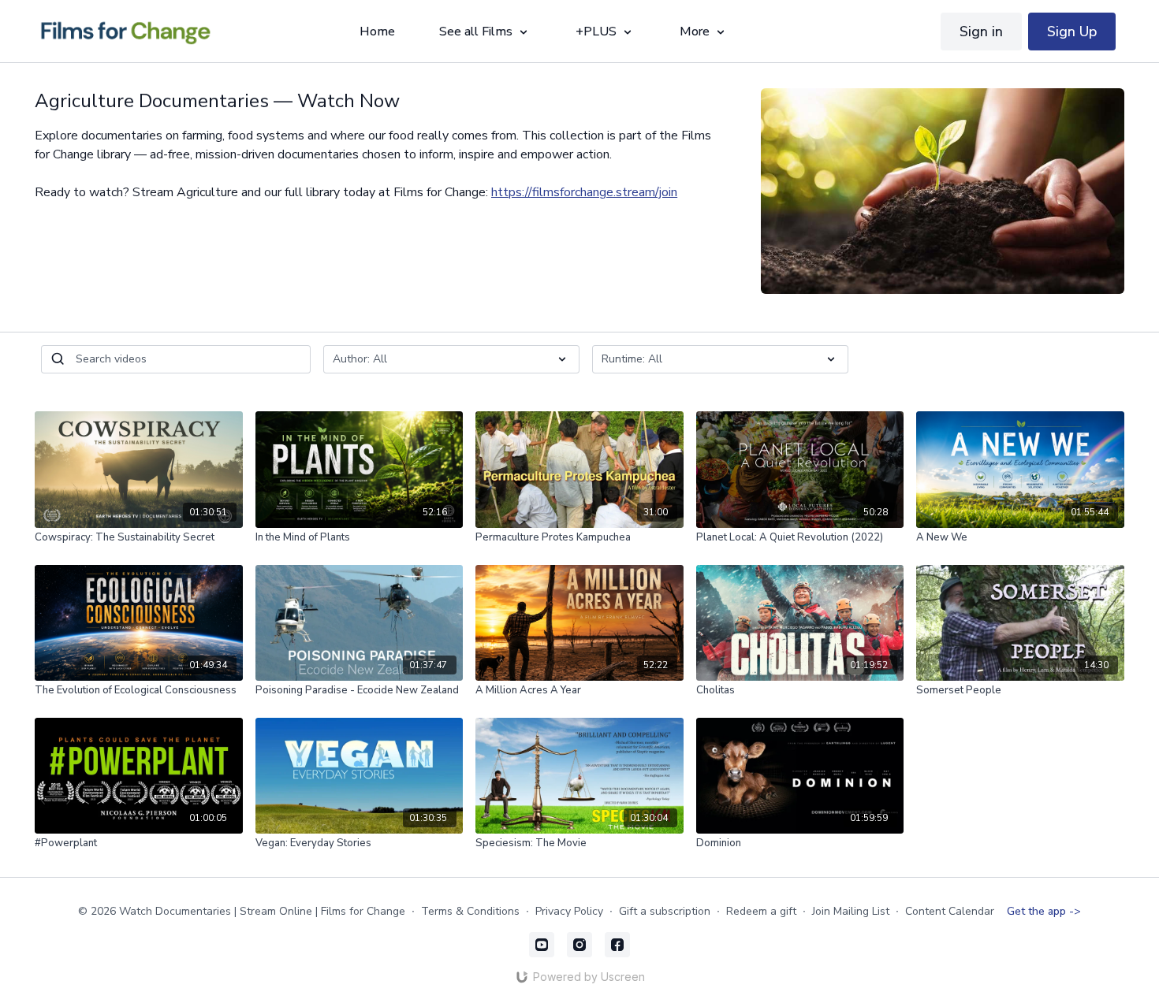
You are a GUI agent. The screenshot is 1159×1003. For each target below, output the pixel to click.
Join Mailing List (850, 911)
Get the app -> (1044, 911)
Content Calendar (949, 911)
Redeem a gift (761, 911)
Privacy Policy (569, 911)
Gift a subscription (664, 911)
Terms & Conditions (470, 911)
